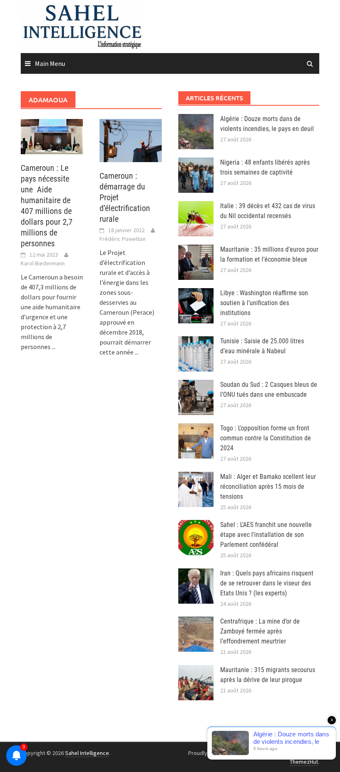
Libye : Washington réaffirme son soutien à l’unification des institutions (264, 303)
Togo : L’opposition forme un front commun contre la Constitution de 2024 (265, 438)
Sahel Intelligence (87, 753)
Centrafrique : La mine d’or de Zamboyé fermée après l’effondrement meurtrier (260, 631)
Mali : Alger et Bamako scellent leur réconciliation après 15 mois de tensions (268, 486)
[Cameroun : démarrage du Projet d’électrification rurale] (131, 140)
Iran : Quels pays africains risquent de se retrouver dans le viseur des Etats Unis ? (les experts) (266, 583)
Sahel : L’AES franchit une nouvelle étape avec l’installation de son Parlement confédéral (266, 535)
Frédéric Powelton (123, 239)
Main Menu (50, 63)
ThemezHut (304, 761)
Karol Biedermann (43, 263)
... (54, 346)
